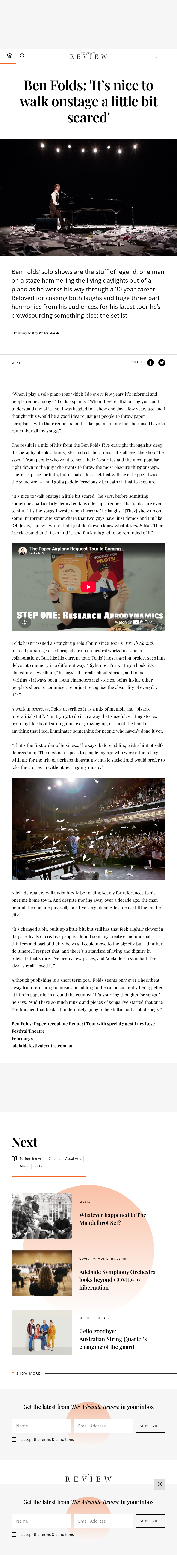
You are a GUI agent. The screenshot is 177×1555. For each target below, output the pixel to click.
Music (17, 363)
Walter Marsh (49, 333)
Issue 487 (119, 1259)
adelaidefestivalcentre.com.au (42, 1046)
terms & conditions (57, 1439)
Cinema (54, 1158)
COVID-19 (87, 1259)
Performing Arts (32, 1158)
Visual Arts (73, 1158)
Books (37, 1166)
